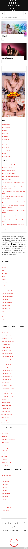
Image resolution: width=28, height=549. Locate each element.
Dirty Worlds (4, 433)
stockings (10, 250)
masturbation (20, 252)
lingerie (22, 236)
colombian (4, 246)
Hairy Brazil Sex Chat (6, 353)
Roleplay (20, 244)
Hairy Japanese (5, 481)
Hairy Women (5, 505)
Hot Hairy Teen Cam (6, 391)
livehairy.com (17, 246)
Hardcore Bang (5, 382)
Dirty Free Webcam (6, 333)
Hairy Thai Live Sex (6, 379)
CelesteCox (5, 133)
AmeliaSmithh (5, 130)
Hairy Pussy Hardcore (7, 293)
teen (7, 250)
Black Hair (4, 273)
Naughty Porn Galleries (7, 445)
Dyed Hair (4, 282)
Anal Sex (3, 267)
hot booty (8, 240)
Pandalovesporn (5, 448)
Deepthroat (7, 248)
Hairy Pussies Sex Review (8, 170)
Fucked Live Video (6, 347)
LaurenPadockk (6, 142)
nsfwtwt (17, 236)
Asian (2, 270)
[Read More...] (3, 39)
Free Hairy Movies (7, 167)
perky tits (9, 246)
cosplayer (3, 236)
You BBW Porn (5, 465)
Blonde (7, 38)
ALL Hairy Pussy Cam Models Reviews (12, 164)
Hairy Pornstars (5, 493)
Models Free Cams (6, 405)
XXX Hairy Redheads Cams (8, 420)
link (27, 526)
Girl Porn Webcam (6, 350)
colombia (15, 250)
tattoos (11, 254)
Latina (3, 244)
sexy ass (13, 252)
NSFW (10, 242)
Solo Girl (18, 240)
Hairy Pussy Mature (6, 302)
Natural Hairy (5, 510)
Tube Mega (4, 459)
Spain (22, 240)
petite (13, 248)
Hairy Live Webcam (6, 367)
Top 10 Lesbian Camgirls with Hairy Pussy (13, 224)
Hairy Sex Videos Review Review (10, 176)
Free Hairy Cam (5, 344)
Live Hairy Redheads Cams (8, 396)
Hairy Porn (4, 490)
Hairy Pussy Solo (5, 305)
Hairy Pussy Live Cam (7, 370)
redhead (5, 242)
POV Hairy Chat (5, 408)
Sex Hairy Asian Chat (6, 414)
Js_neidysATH (6, 150)
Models (3, 317)
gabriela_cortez (6, 124)
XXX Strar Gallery (5, 423)
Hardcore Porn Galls (6, 385)
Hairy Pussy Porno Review (9, 173)
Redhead (3, 319)
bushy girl (19, 238)
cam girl (14, 240)
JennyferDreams (7, 58)
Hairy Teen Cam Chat (6, 376)
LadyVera (4, 36)
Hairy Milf (4, 487)
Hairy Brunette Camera (7, 356)
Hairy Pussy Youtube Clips (8, 439)
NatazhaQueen (6, 127)
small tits (6, 254)
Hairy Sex (3, 499)
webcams (4, 252)
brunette (22, 248)
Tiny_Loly (4, 145)
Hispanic (23, 242)
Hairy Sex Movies (6, 502)
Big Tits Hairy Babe (6, 475)
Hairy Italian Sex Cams (7, 364)
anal (6, 238)
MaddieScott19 (6, 156)
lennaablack (5, 136)
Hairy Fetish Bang (6, 359)
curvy (24, 244)
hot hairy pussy (10, 236)
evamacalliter (5, 139)
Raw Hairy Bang (5, 411)
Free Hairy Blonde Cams (7, 341)
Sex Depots (4, 456)
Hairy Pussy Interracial (7, 296)
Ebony (3, 285)
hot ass (3, 250)
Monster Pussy (5, 442)
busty (14, 238)
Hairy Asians (4, 478)
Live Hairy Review (6, 179)
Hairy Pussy (11, 244)
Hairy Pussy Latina (6, 299)
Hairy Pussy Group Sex (7, 290)
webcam (10, 238)
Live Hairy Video (5, 402)
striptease (17, 248)
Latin (2, 311)
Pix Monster (4, 450)
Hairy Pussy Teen (5, 308)
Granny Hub (4, 436)
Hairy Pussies (4, 496)
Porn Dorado (4, 453)
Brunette (8, 61)
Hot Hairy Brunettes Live (7, 388)
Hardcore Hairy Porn (6, 507)
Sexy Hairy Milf (5, 417)
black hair (18, 242)
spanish (15, 254)
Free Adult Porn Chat (6, 338)
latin (9, 252)
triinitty (4, 153)
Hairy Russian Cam (6, 373)
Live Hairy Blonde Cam (7, 394)
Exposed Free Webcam (7, 335)
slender (3, 238)
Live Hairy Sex (5, 399)
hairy (20, 250)
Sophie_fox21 (5, 147)
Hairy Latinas (4, 484)
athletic (14, 242)
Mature (3, 314)
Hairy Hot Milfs (5, 362)
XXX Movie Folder (6, 462)
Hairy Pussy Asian (6, 287)
